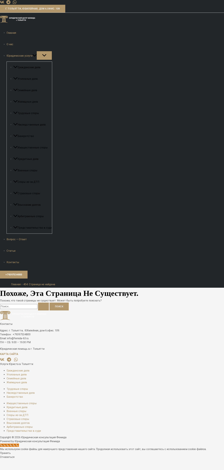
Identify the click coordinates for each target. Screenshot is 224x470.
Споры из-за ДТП (28, 181)
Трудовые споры (28, 113)
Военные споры (27, 170)
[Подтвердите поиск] (43, 306)
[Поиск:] (25, 306)
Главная (11, 32)
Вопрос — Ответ (17, 239)
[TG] (8, 3)
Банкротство (26, 136)
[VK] (2, 3)
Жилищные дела (28, 101)
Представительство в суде (35, 227)
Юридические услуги (19, 55)
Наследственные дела (32, 124)
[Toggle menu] (44, 55)
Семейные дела (27, 90)
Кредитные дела (28, 159)
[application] (34, 55)
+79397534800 (13, 274)
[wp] (14, 3)
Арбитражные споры (31, 216)
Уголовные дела (28, 78)
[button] (32, 9)
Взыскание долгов (29, 204)
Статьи (11, 250)
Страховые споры (29, 193)
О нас (10, 44)
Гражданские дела (29, 67)
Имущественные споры (33, 147)
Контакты (13, 262)
